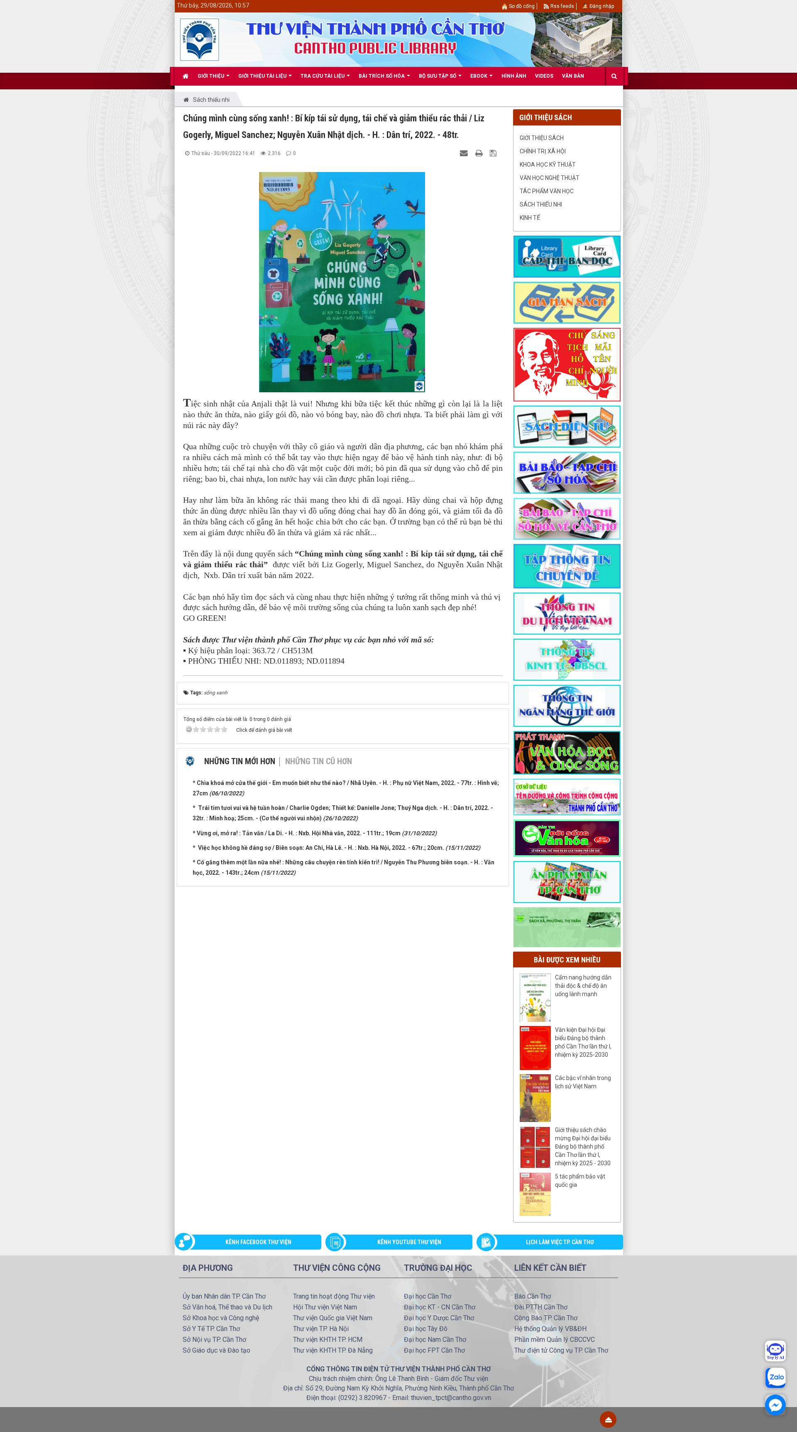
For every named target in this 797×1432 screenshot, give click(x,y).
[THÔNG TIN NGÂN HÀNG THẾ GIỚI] (567, 705)
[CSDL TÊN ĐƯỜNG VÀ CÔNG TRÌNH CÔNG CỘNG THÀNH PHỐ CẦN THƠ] (567, 796)
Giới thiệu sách (542, 138)
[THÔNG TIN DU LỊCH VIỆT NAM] (567, 613)
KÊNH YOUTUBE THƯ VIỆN (409, 1242)
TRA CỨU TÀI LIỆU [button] (323, 76)
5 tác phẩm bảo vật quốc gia (580, 1180)
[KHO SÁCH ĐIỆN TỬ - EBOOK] (567, 426)
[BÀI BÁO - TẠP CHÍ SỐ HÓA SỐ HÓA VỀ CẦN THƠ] (567, 518)
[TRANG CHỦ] (185, 76)
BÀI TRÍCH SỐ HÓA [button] (382, 76)
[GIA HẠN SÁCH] (567, 302)
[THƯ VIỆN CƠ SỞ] (567, 926)
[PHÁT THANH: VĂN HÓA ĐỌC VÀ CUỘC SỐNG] (567, 752)
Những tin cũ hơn (318, 761)
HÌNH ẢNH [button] (513, 76)
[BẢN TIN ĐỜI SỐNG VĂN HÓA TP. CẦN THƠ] (567, 837)
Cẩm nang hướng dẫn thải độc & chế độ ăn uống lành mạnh (583, 985)
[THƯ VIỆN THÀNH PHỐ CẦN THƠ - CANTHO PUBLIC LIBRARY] (199, 39)
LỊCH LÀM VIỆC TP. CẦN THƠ (560, 1242)
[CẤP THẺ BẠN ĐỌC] (567, 256)
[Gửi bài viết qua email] (465, 153)
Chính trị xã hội (543, 151)
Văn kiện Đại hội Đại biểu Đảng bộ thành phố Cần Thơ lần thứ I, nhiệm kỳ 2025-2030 (583, 1042)
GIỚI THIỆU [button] (211, 76)
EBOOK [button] (479, 76)
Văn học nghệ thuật (549, 178)
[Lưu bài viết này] (494, 153)
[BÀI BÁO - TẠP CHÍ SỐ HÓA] (567, 472)
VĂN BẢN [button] (573, 76)
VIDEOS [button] (544, 76)
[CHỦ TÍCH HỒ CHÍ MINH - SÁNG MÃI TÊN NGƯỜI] (567, 364)
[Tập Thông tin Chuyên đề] (567, 565)
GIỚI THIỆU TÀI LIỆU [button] (263, 76)
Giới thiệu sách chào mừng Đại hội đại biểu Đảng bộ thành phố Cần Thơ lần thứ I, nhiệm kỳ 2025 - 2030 (583, 1146)
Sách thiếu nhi (541, 204)
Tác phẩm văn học (547, 191)
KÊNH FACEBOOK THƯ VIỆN (258, 1242)
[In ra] (479, 153)
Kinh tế (530, 217)
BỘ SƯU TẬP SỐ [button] (438, 76)
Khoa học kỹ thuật (548, 164)
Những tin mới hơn (239, 761)
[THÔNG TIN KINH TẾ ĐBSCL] (567, 659)
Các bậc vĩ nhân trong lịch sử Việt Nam (583, 1082)
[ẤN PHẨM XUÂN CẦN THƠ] (567, 881)
